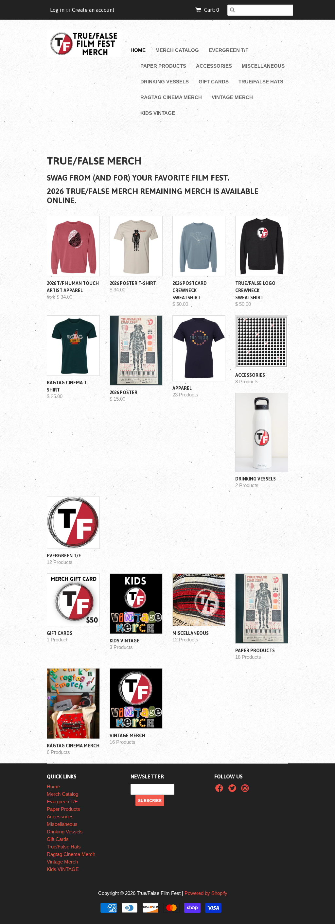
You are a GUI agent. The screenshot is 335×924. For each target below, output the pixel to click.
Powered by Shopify (206, 893)
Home (138, 50)
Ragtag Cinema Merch (171, 97)
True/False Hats (260, 81)
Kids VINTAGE (157, 113)
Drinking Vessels (164, 81)
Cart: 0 (211, 10)
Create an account (93, 10)
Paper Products (163, 66)
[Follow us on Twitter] (233, 790)
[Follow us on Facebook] (220, 790)
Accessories (214, 66)
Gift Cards (214, 81)
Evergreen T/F (228, 50)
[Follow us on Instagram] (246, 790)
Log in (57, 10)
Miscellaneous (263, 66)
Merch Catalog (177, 50)
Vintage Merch (232, 97)
